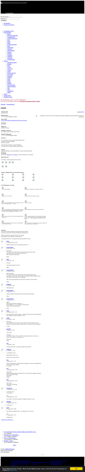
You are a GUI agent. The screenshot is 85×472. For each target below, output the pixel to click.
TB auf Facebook (55, 461)
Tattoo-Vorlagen (11, 86)
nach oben (42, 454)
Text (8, 88)
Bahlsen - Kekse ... (9, 441)
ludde (7, 259)
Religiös (9, 83)
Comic (9, 67)
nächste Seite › (5, 419)
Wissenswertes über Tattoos (38, 462)
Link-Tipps (63, 461)
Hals (8, 40)
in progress (10, 74)
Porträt (9, 82)
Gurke (9, 71)
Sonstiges (9, 55)
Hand (8, 41)
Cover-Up (10, 68)
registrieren (15, 154)
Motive (6, 61)
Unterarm (9, 58)
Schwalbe (24, 464)
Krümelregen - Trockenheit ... (12, 435)
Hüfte (8, 43)
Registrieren (7, 23)
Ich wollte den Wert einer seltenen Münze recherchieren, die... (20, 432)
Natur (8, 80)
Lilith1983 (8, 401)
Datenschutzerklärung (56, 464)
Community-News (9, 31)
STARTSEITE (9, 13)
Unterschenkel (11, 59)
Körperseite (10, 47)
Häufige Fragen (8, 97)
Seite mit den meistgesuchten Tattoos (30, 101)
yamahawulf (9, 388)
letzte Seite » (10, 419)
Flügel (19, 462)
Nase (7, 343)
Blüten (19, 464)
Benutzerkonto (10, 104)
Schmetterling (25, 462)
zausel (7, 407)
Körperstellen (7, 32)
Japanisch (9, 76)
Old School (14, 464)
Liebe (8, 79)
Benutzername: (5, 16)
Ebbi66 (8, 318)
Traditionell (10, 91)
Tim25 (7, 241)
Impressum (58, 462)
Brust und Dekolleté (12, 35)
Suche (5, 94)
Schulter (9, 53)
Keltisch (9, 77)
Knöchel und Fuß (12, 44)
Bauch (9, 34)
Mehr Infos (13, 470)
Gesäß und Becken (12, 38)
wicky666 (8, 329)
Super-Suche (7, 95)
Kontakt (53, 462)
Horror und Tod (11, 73)
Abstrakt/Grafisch (12, 62)
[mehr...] (13, 465)
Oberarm (9, 49)
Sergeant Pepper (9, 247)
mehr (14, 445)
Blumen (9, 64)
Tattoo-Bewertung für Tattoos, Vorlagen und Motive (18, 2)
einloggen (9, 154)
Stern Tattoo (14, 461)
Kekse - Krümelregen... (10, 438)
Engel (23, 461)
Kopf (8, 46)
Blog (36, 464)
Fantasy (9, 70)
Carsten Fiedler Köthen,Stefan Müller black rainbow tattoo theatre (14, 120)
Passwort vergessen (9, 24)
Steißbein (9, 56)
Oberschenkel (11, 50)
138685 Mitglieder (9, 449)
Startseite (3, 104)
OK (76, 469)
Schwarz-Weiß (11, 85)
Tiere (8, 89)
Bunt (8, 65)
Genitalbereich (11, 37)
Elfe (16, 462)
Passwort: (4, 18)
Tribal (8, 92)
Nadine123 (8, 284)
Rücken (9, 52)
